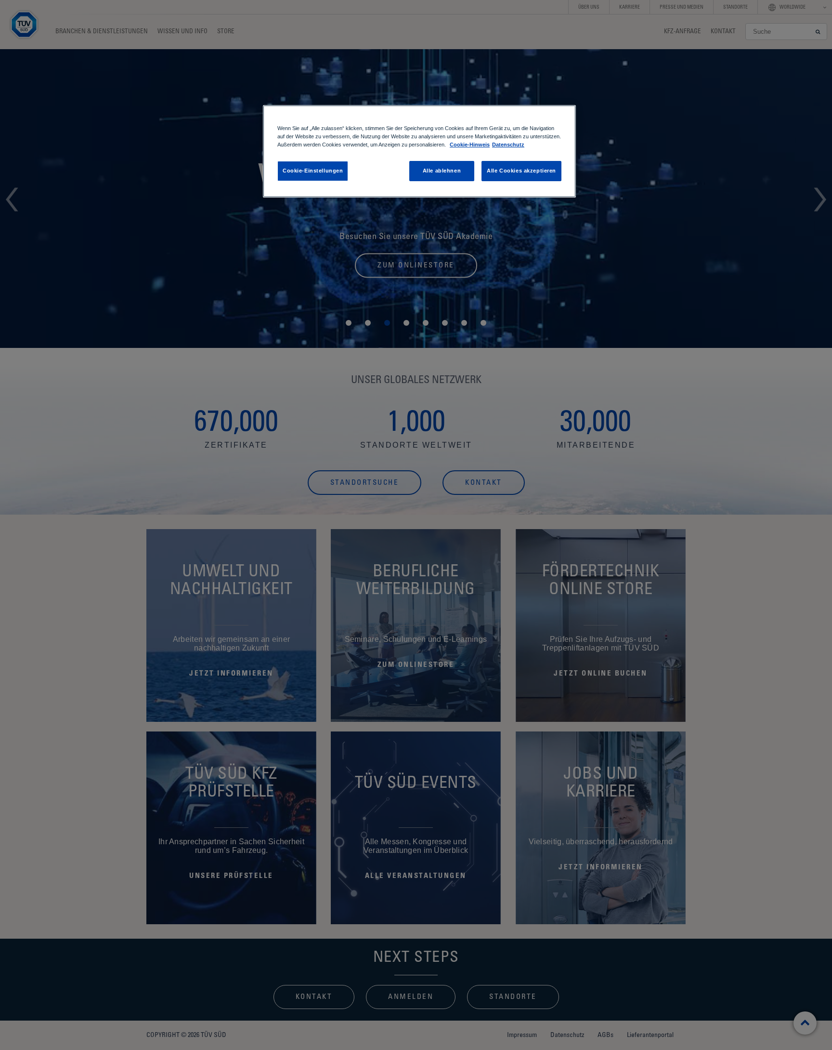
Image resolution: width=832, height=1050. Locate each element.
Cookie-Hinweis (470, 144)
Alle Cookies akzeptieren (521, 170)
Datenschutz (508, 144)
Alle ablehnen (442, 170)
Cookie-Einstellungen (313, 170)
